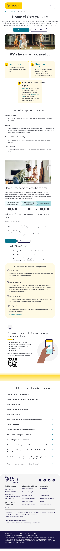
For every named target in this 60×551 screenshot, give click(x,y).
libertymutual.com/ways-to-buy (11, 542)
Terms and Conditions (47, 513)
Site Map (18, 515)
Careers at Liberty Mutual (29, 492)
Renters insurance (44, 495)
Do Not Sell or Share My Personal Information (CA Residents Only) (23, 523)
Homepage (7, 11)
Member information (27, 501)
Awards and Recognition (28, 505)
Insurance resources (45, 505)
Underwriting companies (30, 515)
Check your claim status (15, 314)
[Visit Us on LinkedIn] (53, 480)
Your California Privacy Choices (17, 520)
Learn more (25, 88)
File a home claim (14, 279)
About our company (27, 488)
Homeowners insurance (46, 492)
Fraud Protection (9, 515)
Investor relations (27, 495)
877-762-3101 (9, 507)
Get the (14, 64)
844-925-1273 (9, 494)
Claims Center (14, 11)
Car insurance (43, 488)
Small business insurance (47, 498)
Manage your (40, 65)
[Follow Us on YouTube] (49, 480)
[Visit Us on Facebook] (40, 480)
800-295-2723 (9, 489)
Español (42, 501)
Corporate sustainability (28, 498)
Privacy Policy (9, 513)
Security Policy (19, 513)
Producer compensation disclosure (14, 516)
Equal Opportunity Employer (19, 535)
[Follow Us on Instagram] (44, 480)
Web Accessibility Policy (32, 513)
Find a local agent (10, 498)
